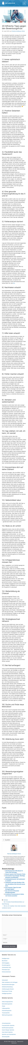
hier (14, 283)
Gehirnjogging (5, 963)
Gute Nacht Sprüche (7, 1032)
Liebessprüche (6, 1008)
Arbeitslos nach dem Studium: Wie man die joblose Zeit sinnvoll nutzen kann (15, 884)
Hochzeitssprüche (6, 1010)
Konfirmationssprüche (7, 1027)
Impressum (14, 1043)
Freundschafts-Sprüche (8, 1025)
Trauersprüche (6, 1012)
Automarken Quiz (6, 967)
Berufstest (4, 960)
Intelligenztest (5, 958)
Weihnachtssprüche (7, 1015)
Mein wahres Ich (12, 1041)
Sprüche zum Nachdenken (9, 1034)
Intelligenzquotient (7, 993)
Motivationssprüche (7, 1004)
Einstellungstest (6, 965)
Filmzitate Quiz (6, 969)
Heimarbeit (5, 980)
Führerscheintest (6, 971)
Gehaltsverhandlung (7, 986)
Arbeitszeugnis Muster (8, 989)
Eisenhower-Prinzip (7, 991)
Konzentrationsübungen (8, 984)
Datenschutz (20, 1041)
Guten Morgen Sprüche (8, 1030)
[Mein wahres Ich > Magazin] (8, 3)
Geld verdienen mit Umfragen (9, 982)
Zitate (3, 1006)
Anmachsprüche (6, 1023)
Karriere (6, 900)
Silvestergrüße (5, 1036)
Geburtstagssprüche (7, 1001)
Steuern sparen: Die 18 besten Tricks (15, 874)
